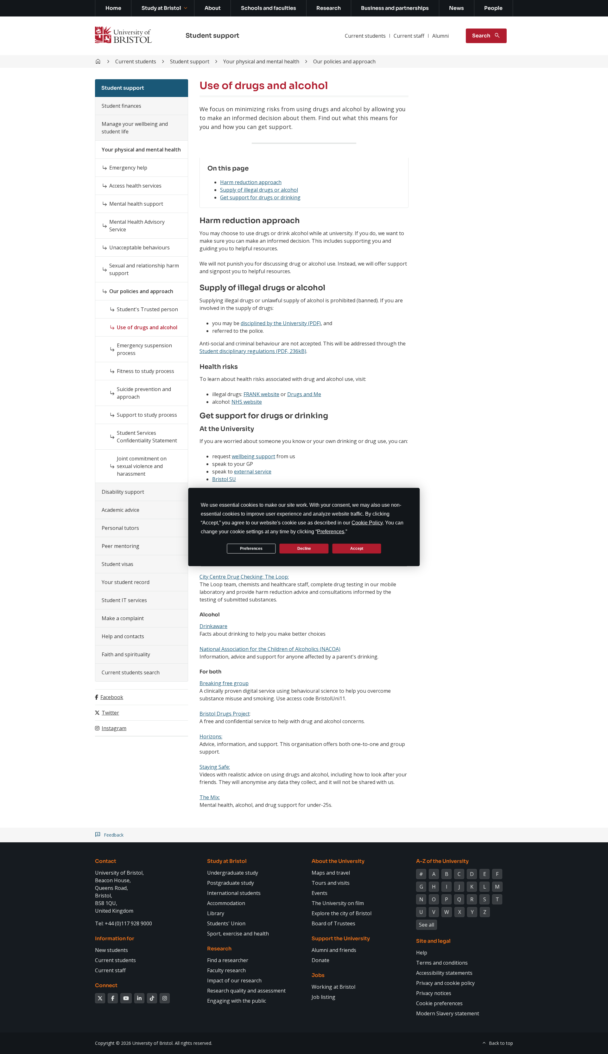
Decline (304, 548)
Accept (356, 548)
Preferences (251, 548)
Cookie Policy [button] (367, 522)
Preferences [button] (330, 531)
